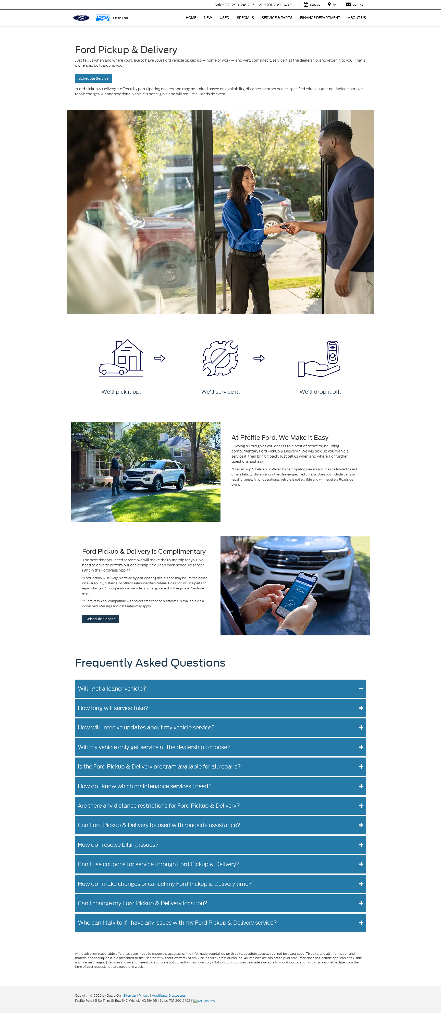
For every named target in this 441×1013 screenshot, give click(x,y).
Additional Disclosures (169, 995)
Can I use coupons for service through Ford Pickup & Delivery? (159, 864)
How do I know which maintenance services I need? (145, 786)
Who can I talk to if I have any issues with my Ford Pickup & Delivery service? (177, 923)
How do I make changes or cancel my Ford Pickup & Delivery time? (165, 884)
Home (191, 18)
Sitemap (129, 995)
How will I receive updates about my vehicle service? (146, 727)
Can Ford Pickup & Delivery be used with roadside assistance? (159, 825)
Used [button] (224, 18)
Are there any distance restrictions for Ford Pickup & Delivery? (159, 806)
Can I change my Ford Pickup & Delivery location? (142, 903)
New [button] (208, 18)
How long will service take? (113, 708)
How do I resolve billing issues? (118, 845)
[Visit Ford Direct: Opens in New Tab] (204, 1000)
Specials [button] (245, 18)
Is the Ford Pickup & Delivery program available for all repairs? (159, 767)
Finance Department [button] (320, 18)
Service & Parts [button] (277, 18)
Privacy (144, 995)
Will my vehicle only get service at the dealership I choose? (154, 747)
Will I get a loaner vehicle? (112, 689)
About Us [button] (357, 18)
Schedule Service (93, 78)
